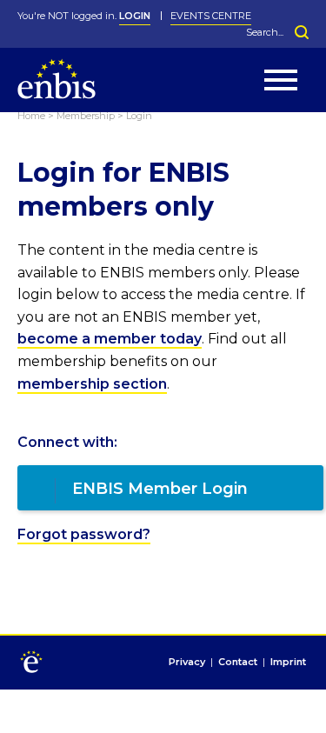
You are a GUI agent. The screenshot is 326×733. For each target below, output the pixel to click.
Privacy (187, 662)
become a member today (109, 338)
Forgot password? (83, 534)
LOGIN (134, 16)
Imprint (288, 662)
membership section (92, 384)
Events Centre (210, 16)
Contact (237, 662)
